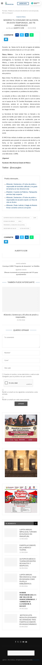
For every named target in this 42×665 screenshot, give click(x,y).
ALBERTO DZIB (19, 28)
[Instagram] (20, 642)
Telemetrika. (36, 659)
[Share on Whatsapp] (32, 35)
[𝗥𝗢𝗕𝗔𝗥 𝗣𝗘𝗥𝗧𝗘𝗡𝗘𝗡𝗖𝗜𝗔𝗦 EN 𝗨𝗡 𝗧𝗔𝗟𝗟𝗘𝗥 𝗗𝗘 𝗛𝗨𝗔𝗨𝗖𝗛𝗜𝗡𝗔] (10, 596)
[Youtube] (23, 642)
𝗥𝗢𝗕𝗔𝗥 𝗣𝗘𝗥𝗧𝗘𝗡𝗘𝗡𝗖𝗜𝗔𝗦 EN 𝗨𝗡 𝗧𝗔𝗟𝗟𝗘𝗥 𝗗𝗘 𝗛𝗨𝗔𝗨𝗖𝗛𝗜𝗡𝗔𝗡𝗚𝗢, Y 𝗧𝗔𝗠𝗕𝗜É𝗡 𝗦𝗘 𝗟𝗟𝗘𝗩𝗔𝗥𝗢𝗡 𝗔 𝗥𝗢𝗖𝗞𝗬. (28, 599)
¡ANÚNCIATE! (23, 3)
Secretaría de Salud (10, 228)
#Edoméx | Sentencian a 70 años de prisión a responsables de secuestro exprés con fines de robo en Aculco (21, 200)
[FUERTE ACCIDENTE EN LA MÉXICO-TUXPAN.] (10, 548)
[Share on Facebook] (17, 35)
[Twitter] (18, 642)
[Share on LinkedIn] (27, 35)
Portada (4, 11)
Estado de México (9, 221)
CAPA (34, 217)
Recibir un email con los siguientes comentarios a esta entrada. (20, 393)
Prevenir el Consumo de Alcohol (14, 225)
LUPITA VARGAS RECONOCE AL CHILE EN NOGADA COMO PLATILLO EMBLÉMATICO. (27, 579)
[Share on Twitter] (22, 35)
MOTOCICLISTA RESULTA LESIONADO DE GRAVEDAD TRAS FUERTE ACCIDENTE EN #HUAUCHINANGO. (28, 619)
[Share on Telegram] (6, 39)
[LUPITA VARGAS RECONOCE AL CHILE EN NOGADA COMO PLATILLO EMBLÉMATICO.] (10, 578)
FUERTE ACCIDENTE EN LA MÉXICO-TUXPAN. (27, 547)
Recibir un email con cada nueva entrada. (15, 399)
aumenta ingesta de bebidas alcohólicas (17, 217)
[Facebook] (15, 642)
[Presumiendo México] (35, 3)
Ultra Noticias (24, 228)
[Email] (26, 642)
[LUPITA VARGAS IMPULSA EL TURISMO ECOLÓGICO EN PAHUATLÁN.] (10, 532)
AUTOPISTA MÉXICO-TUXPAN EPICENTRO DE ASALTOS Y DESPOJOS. (27, 562)
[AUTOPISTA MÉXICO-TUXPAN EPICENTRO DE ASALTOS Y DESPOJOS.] (10, 562)
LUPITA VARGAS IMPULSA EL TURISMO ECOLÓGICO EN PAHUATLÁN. (28, 533)
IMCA (19, 221)
